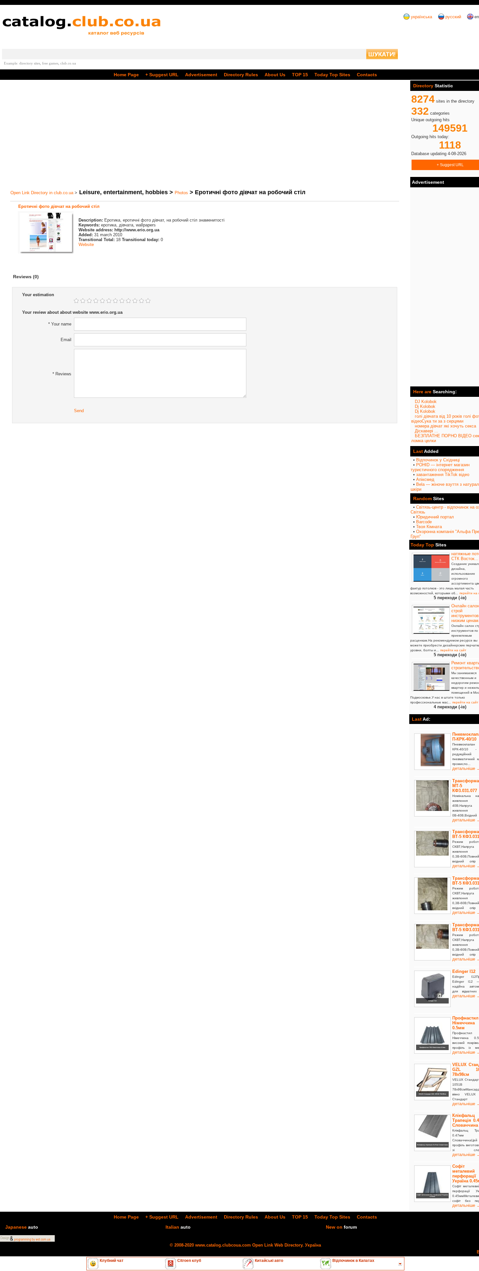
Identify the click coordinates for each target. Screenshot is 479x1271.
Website (86, 244)
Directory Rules (241, 74)
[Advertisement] (204, 134)
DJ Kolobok (426, 401)
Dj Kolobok (425, 406)
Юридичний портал (435, 516)
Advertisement (201, 74)
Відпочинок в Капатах (352, 1260)
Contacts (367, 74)
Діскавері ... (426, 430)
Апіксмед (425, 479)
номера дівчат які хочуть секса (445, 426)
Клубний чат (111, 1260)
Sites (332, 74)
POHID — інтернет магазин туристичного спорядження (440, 467)
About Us (275, 74)
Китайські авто (268, 1260)
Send (79, 410)
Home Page (126, 74)
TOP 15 (300, 74)
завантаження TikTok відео (442, 474)
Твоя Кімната (429, 526)
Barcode (424, 521)
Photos (181, 192)
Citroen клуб (188, 1260)
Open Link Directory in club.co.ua (41, 192)
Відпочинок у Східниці (438, 459)
